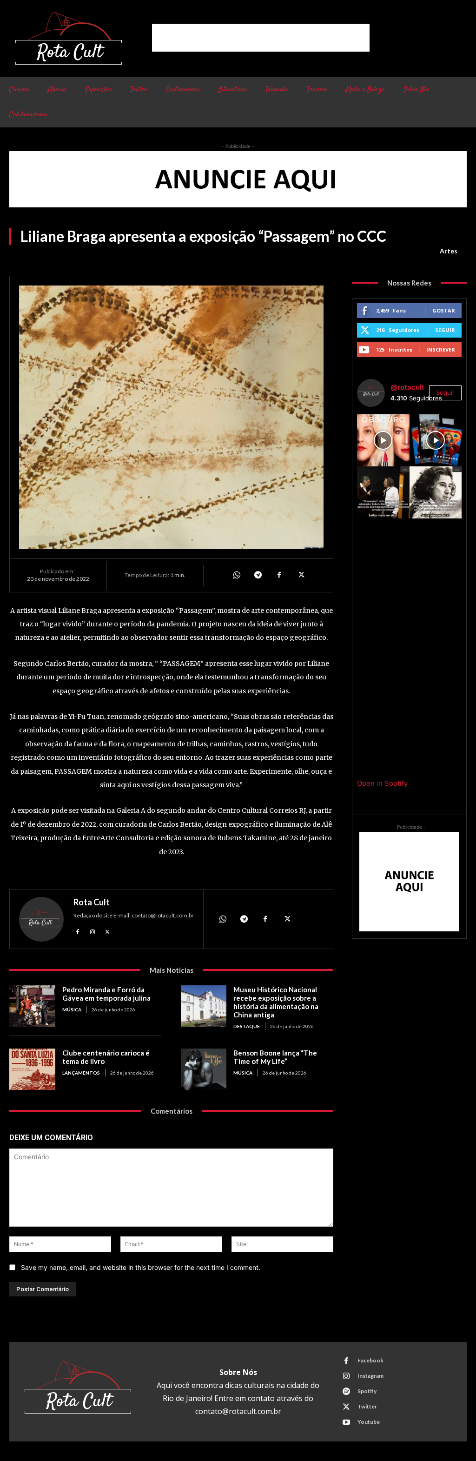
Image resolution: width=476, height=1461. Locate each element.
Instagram (370, 1375)
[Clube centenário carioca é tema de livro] (32, 1069)
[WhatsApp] (236, 575)
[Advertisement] (261, 38)
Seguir (445, 329)
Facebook (370, 1360)
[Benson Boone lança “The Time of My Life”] (204, 1069)
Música (71, 1009)
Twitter (367, 1406)
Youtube (368, 1421)
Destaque (246, 1026)
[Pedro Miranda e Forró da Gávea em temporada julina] (32, 1006)
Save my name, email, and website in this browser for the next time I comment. (140, 1267)
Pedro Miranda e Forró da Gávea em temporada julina (106, 993)
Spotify (367, 1391)
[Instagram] (92, 931)
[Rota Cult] (41, 919)
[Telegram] (257, 575)
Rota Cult (91, 902)
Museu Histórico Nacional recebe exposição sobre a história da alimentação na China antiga (275, 1002)
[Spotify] (346, 1391)
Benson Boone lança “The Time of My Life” (275, 1057)
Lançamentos (81, 1073)
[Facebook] (279, 575)
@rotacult (407, 387)
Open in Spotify (382, 783)
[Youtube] (346, 1422)
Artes (448, 251)
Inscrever (440, 349)
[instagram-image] (383, 440)
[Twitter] (300, 575)
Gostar (443, 310)
